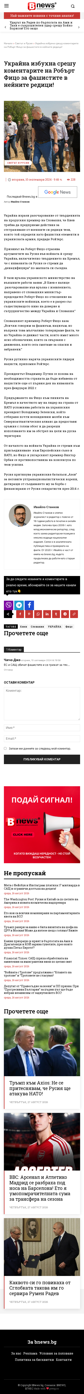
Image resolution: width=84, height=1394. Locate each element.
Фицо (69, 626)
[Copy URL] (74, 614)
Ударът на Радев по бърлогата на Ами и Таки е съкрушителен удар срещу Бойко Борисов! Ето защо (41, 25)
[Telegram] (65, 614)
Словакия (37, 626)
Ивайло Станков (20, 201)
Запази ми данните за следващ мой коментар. (40, 748)
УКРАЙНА (55, 626)
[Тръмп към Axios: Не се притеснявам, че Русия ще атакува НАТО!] (42, 1047)
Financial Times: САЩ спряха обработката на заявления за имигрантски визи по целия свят (38, 959)
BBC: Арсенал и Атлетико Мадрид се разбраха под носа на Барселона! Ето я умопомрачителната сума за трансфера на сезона (39, 1188)
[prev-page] (5, 27)
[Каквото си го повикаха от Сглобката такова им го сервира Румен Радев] (42, 1247)
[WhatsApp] (38, 614)
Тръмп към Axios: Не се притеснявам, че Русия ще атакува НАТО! (40, 1088)
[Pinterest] (29, 614)
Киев (23, 626)
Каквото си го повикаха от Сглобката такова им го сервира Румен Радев (40, 1288)
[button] (74, 6)
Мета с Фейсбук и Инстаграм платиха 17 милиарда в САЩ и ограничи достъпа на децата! (42, 886)
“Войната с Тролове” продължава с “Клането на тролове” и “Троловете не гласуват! (37, 973)
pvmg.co (54, 1388)
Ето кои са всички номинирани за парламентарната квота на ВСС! (42, 914)
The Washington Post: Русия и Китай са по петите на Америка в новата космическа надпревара (41, 900)
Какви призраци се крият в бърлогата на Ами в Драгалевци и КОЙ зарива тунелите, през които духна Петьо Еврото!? (38, 944)
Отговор (8, 669)
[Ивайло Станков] (20, 534)
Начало (8, 43)
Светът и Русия (24, 43)
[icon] (8, 606)
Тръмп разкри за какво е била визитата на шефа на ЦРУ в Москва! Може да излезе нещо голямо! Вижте (41, 928)
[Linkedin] (47, 614)
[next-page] (78, 27)
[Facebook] (20, 614)
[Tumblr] (56, 614)
